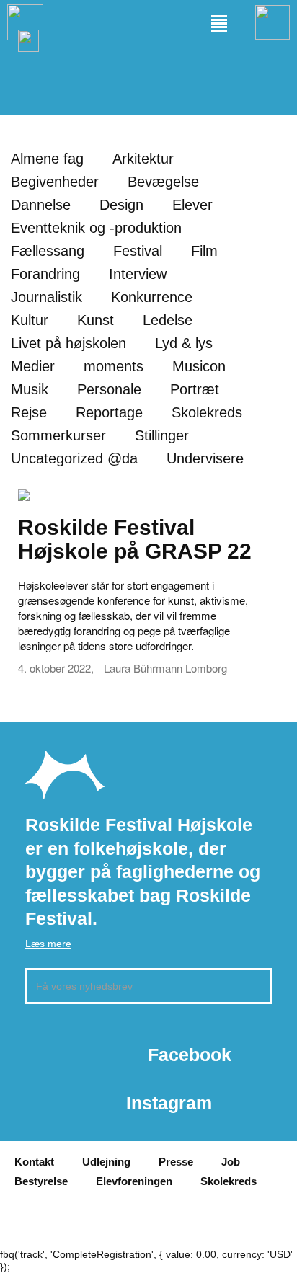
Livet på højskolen (68, 343)
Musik (29, 389)
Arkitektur (143, 159)
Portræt (194, 389)
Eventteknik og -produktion (96, 228)
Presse (176, 1162)
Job (230, 1162)
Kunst (95, 320)
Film (204, 251)
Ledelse (167, 320)
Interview (138, 274)
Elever (192, 205)
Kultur (29, 320)
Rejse (29, 412)
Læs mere (48, 943)
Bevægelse (163, 182)
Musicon (199, 366)
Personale (109, 389)
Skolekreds (207, 412)
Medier (33, 366)
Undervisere (205, 458)
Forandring (45, 274)
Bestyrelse (41, 1181)
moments (113, 366)
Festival (137, 251)
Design (121, 205)
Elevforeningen (134, 1181)
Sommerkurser (58, 435)
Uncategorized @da (74, 458)
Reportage (109, 412)
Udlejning (106, 1162)
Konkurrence (151, 297)
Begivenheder (55, 182)
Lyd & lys (184, 343)
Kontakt (34, 1162)
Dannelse (41, 205)
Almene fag (47, 159)
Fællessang (47, 251)
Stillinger (162, 435)
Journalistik (46, 297)
